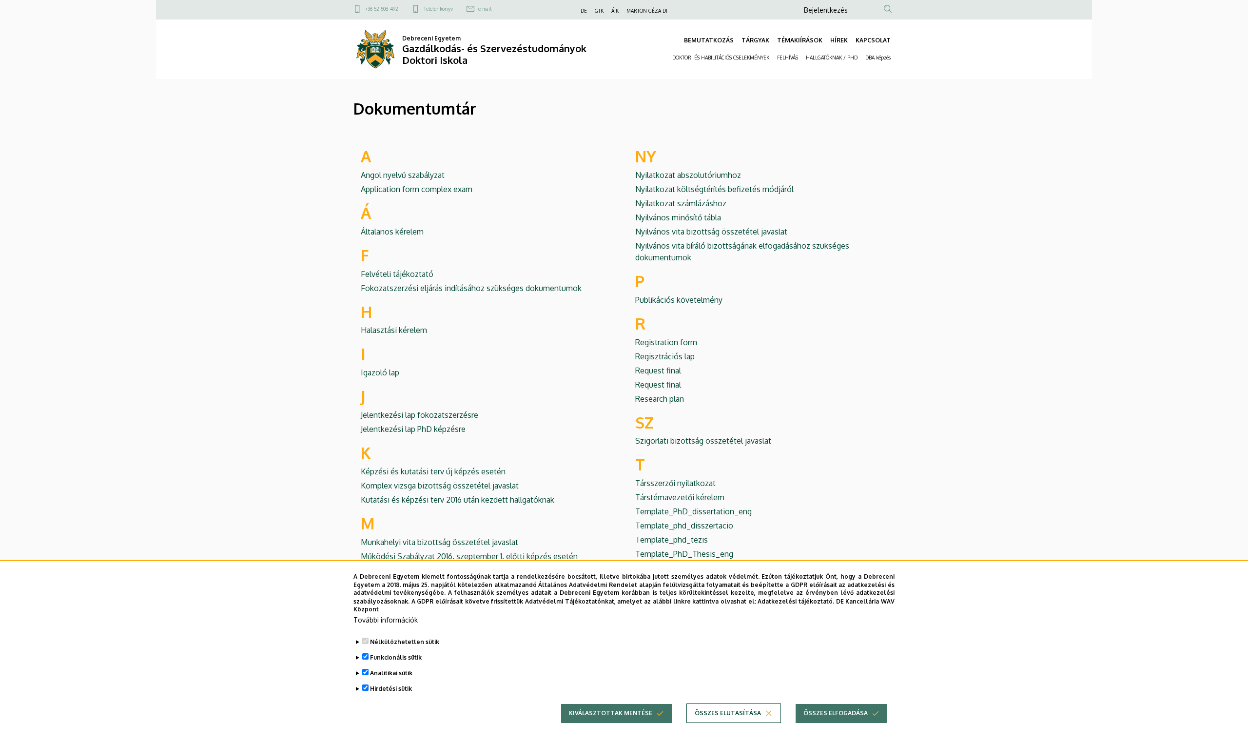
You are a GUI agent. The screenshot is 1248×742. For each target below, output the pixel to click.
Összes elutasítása (728, 713)
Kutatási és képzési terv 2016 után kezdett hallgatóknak (457, 500)
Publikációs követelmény (678, 300)
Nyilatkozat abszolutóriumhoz (688, 175)
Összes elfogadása (835, 713)
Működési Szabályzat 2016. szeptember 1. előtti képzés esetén (469, 556)
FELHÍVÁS (787, 57)
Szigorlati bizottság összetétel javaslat (703, 441)
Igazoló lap (380, 372)
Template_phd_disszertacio (684, 525)
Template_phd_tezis (671, 540)
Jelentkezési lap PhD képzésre (413, 429)
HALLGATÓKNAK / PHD (832, 57)
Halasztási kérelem (394, 330)
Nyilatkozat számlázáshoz (680, 203)
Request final (658, 370)
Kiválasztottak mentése (610, 713)
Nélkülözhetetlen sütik (404, 641)
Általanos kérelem (392, 231)
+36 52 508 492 (381, 9)
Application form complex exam (416, 189)
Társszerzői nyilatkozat (675, 483)
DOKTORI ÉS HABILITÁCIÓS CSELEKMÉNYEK (720, 57)
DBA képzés (878, 57)
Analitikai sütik (391, 673)
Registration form (666, 342)
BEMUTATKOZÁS (709, 40)
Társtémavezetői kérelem (679, 497)
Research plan (659, 399)
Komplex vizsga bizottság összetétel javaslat (440, 485)
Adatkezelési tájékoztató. (796, 601)
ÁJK (615, 11)
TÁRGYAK (755, 40)
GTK (599, 11)
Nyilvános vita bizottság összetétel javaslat (711, 231)
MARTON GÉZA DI (646, 11)
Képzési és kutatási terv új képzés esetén (433, 471)
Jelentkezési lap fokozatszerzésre (419, 415)
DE (584, 11)
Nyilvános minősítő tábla (678, 217)
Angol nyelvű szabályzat (403, 175)
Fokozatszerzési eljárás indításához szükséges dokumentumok (471, 288)
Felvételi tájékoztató (397, 274)
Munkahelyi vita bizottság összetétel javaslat (439, 542)
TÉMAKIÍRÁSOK (799, 40)
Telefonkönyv (438, 9)
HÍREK (839, 40)
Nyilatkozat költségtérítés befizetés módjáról (714, 189)
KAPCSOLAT (873, 40)
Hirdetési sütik (391, 688)
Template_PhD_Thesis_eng (684, 554)
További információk (385, 620)
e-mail (484, 9)
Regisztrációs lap (665, 356)
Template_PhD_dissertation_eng (693, 511)
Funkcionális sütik (396, 657)
